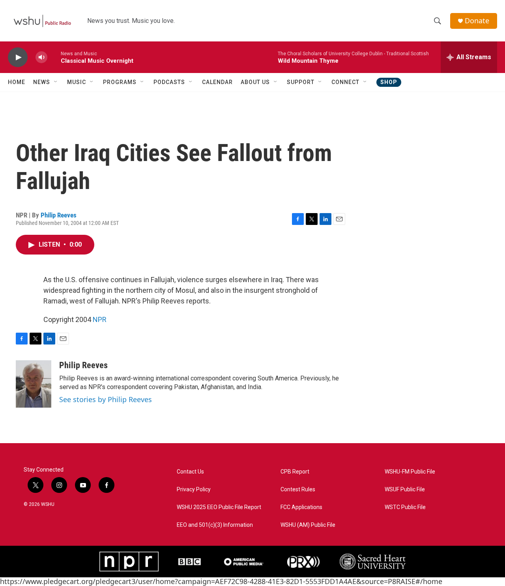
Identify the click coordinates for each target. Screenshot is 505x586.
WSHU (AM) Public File (308, 525)
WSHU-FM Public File (410, 472)
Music (76, 82)
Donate (477, 21)
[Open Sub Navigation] (56, 82)
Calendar (217, 82)
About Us (255, 82)
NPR (100, 319)
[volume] (41, 57)
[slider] (54, 57)
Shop (388, 82)
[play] (17, 57)
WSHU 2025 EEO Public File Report (219, 507)
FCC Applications (301, 507)
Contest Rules (298, 489)
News (41, 82)
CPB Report (295, 472)
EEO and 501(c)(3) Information (215, 525)
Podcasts (169, 82)
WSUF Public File (405, 489)
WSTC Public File (405, 507)
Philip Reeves (59, 215)
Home (16, 82)
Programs (120, 82)
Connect (345, 82)
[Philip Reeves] (33, 384)
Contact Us (190, 472)
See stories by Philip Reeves (105, 399)
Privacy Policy (194, 489)
